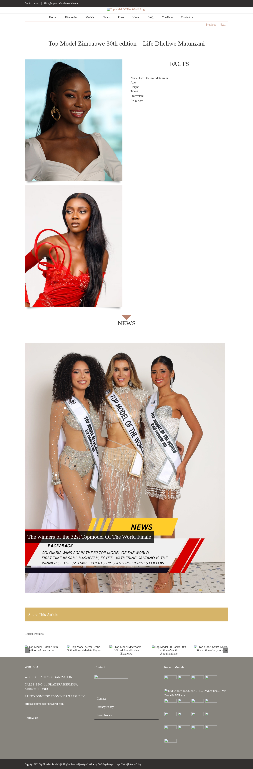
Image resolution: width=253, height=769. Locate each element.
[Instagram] (26, 727)
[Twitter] (41, 727)
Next (222, 24)
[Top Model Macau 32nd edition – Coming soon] (184, 718)
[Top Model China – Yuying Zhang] (184, 681)
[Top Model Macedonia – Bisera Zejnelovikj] (197, 705)
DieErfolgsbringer (106, 764)
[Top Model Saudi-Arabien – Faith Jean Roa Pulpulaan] (184, 705)
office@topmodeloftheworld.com (60, 3)
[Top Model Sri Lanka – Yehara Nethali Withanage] (211, 731)
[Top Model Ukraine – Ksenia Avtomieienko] (170, 681)
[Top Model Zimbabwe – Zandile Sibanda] (211, 718)
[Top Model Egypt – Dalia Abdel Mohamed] (170, 718)
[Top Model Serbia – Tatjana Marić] (170, 705)
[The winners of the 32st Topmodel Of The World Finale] (125, 468)
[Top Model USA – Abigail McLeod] (170, 731)
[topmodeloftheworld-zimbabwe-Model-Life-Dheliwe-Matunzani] (73, 186)
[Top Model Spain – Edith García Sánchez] (197, 731)
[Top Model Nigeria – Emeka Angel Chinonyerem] (211, 681)
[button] (203, 17)
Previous (211, 24)
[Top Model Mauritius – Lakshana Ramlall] (211, 705)
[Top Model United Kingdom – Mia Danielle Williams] (196, 693)
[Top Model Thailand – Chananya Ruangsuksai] (184, 731)
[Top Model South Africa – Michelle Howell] (170, 745)
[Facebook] (31, 727)
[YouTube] (36, 727)
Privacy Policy (105, 706)
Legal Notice (104, 715)
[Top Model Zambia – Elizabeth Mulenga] (197, 718)
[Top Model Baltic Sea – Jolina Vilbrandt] (197, 681)
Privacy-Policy (134, 764)
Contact (101, 698)
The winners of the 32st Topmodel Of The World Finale (89, 537)
